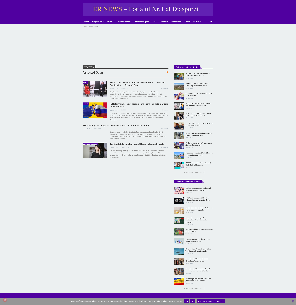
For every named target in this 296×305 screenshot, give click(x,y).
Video (155, 21)
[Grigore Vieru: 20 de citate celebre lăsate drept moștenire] (179, 135)
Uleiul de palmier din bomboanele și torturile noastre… (198, 144)
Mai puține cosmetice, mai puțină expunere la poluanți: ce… (198, 189)
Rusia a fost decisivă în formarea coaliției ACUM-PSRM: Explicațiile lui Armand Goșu (137, 83)
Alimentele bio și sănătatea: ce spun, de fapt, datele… (199, 230)
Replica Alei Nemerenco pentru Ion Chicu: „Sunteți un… (199, 124)
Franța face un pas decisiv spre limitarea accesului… (197, 240)
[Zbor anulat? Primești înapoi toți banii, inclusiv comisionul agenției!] (179, 251)
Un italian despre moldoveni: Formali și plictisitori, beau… (196, 84)
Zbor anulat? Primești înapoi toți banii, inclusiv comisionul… (198, 250)
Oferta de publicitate (193, 21)
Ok (187, 301)
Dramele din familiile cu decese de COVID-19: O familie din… (198, 75)
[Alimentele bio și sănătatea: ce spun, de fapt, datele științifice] (179, 231)
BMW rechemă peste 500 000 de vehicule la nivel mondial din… (197, 199)
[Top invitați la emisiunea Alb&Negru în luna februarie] (95, 150)
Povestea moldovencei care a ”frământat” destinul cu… (196, 260)
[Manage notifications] (5, 300)
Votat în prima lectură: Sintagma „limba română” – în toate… (198, 279)
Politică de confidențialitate (210, 301)
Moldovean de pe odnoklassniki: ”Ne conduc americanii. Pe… (198, 104)
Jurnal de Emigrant (141, 21)
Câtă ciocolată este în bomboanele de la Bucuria (198, 94)
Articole (110, 21)
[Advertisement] (148, 45)
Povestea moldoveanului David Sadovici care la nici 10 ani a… (197, 270)
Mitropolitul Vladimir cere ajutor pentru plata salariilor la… (198, 114)
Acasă (86, 21)
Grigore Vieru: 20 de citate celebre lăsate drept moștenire (198, 134)
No (193, 301)
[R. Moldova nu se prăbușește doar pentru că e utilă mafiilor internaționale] (95, 110)
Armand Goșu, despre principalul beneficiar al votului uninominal (116, 125)
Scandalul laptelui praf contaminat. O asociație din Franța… (196, 220)
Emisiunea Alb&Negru (90, 144)
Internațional (176, 21)
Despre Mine (97, 21)
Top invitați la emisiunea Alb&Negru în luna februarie (137, 143)
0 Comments (164, 88)
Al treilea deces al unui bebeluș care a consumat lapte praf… (199, 209)
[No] (293, 301)
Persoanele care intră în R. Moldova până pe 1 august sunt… (199, 154)
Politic (85, 82)
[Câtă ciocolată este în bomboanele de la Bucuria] (179, 96)
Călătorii (164, 21)
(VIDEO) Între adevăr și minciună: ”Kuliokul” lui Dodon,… (198, 164)
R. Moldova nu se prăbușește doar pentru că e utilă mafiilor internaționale (139, 105)
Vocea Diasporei (124, 21)
